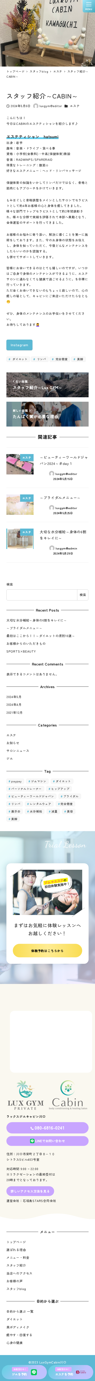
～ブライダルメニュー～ (24, 628)
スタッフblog (16, 1289)
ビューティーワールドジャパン (32, 796)
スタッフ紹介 (16, 1265)
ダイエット (19, 359)
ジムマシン (38, 781)
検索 (9, 584)
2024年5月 (14, 696)
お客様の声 (14, 1281)
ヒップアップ (60, 789)
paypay (16, 781)
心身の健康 (14, 1342)
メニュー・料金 (17, 1257)
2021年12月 (14, 712)
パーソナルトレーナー (26, 789)
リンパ (41, 359)
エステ (75, 106)
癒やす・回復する (19, 1335)
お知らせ (12, 743)
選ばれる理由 (16, 1249)
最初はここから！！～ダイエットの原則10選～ (40, 635)
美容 (70, 811)
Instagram (19, 344)
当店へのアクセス (19, 1273)
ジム (9, 758)
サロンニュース (17, 750)
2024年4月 (14, 704)
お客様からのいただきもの (26, 643)
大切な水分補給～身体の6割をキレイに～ (36, 620)
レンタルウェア (40, 804)
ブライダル (71, 796)
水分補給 (36, 811)
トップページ (16, 1242)
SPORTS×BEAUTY (21, 651)
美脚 (79, 359)
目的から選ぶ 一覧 (20, 1311)
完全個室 (61, 359)
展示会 (15, 811)
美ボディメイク (17, 1327)
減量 (54, 811)
